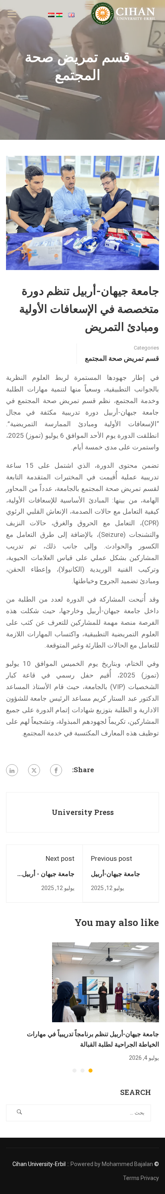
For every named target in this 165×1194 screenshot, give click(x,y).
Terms (131, 1178)
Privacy (150, 1178)
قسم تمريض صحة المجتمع (122, 358)
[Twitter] (34, 770)
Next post (60, 858)
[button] (91, 1071)
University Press (83, 812)
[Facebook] (56, 770)
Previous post (111, 858)
